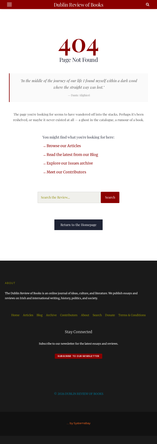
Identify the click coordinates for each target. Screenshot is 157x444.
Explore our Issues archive (70, 163)
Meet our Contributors (66, 172)
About (85, 315)
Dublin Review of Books (78, 4)
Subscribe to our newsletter (78, 356)
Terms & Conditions (132, 315)
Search (110, 197)
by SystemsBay (80, 423)
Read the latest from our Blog (72, 154)
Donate (110, 315)
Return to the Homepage (78, 225)
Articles (28, 315)
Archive (51, 315)
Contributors (68, 315)
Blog (40, 315)
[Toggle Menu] (9, 4)
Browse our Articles (64, 145)
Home (15, 315)
